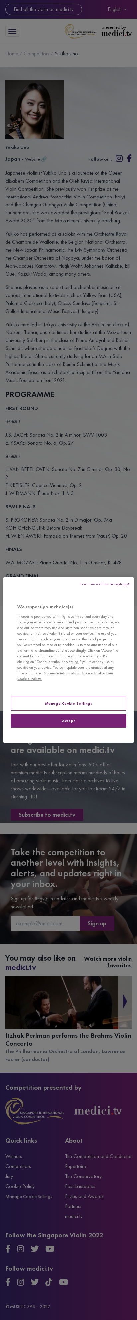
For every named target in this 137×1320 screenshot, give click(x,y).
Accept (68, 720)
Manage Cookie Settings (68, 703)
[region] (68, 660)
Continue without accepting (103, 584)
